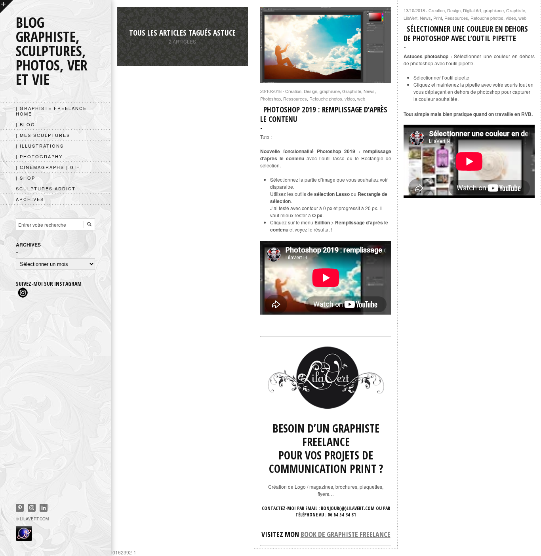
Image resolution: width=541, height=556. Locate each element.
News (369, 91)
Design (310, 91)
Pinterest (20, 508)
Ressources (295, 98)
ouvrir (6, 6)
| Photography (39, 156)
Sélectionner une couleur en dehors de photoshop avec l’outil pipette (466, 34)
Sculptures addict (46, 188)
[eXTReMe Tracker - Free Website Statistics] (24, 538)
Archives (30, 199)
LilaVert (410, 18)
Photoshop (270, 98)
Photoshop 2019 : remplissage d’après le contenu (323, 114)
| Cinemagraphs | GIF (48, 167)
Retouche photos (325, 98)
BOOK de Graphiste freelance (346, 534)
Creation (293, 91)
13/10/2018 (414, 10)
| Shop (25, 178)
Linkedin (44, 508)
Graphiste (351, 91)
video (350, 98)
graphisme (330, 91)
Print (437, 18)
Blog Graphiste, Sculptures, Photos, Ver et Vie (52, 51)
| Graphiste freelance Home (51, 111)
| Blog (25, 124)
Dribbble (32, 508)
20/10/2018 (271, 91)
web (361, 98)
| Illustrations (40, 145)
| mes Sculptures (43, 135)
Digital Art (472, 10)
